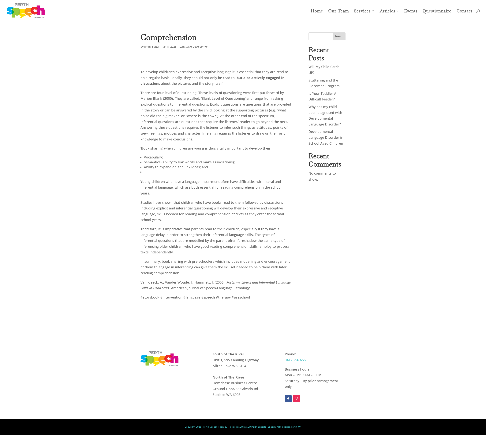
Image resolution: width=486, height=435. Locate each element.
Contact (464, 11)
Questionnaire (437, 11)
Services (362, 11)
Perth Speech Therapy (215, 426)
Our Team (338, 11)
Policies (233, 426)
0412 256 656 (295, 360)
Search (339, 36)
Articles (387, 11)
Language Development (194, 46)
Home (317, 11)
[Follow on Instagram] (296, 398)
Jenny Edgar (151, 46)
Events (410, 11)
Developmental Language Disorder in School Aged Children (325, 137)
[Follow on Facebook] (288, 398)
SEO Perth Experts (256, 426)
